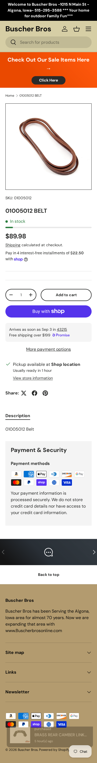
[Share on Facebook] (34, 393)
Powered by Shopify (54, 750)
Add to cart (66, 294)
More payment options (48, 349)
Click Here (48, 80)
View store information (33, 378)
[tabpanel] (48, 429)
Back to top (48, 574)
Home (9, 95)
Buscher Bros (28, 750)
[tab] (17, 416)
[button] (76, 29)
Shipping (12, 244)
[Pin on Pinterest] (45, 393)
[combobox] (48, 42)
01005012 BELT (30, 95)
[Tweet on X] (23, 393)
